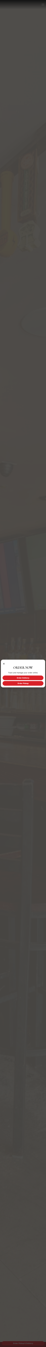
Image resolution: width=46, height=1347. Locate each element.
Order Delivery (23, 678)
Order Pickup (23, 683)
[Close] (4, 663)
